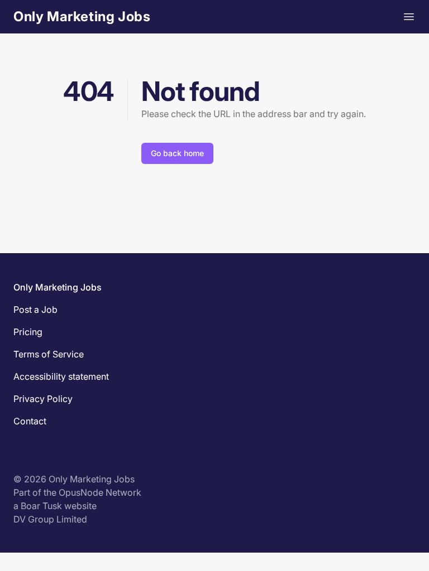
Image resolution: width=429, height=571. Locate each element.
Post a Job (35, 309)
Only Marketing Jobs (81, 16)
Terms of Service (48, 354)
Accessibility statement (61, 376)
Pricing (27, 331)
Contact (29, 421)
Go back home (177, 153)
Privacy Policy (43, 398)
